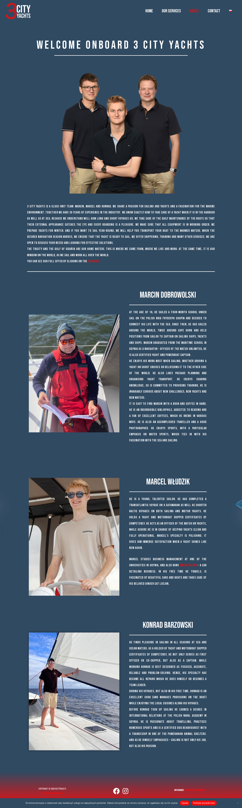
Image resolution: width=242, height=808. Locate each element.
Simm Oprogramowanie (195, 790)
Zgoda (184, 803)
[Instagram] (125, 791)
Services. (94, 261)
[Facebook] (116, 791)
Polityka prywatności (52, 793)
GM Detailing (188, 565)
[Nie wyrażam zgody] (238, 803)
